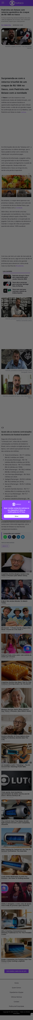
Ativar (16, 516)
